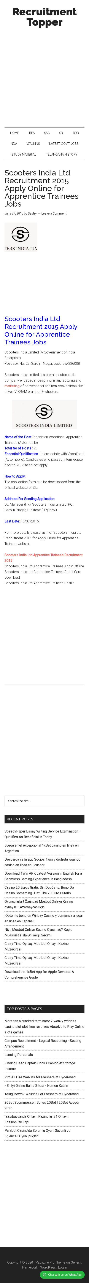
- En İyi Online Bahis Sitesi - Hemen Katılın (36, 1086)
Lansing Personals (19, 1055)
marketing (12, 386)
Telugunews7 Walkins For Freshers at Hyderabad (42, 1094)
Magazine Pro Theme (50, 1262)
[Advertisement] (44, 76)
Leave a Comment (54, 213)
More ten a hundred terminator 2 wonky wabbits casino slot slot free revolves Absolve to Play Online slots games (44, 1026)
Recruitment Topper (45, 17)
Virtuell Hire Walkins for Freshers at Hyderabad (40, 1077)
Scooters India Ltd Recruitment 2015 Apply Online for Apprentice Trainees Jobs (41, 188)
